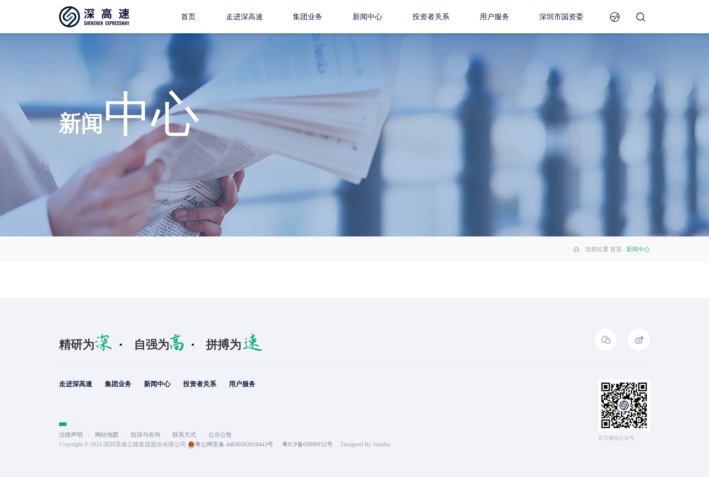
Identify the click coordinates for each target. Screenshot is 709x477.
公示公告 (220, 435)
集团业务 (307, 17)
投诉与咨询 (146, 435)
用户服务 (494, 17)
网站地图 (107, 435)
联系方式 (185, 435)
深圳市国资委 (561, 17)
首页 (188, 17)
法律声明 (71, 435)
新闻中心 (367, 17)
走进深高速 (244, 17)
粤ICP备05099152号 (307, 444)
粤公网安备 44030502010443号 (234, 444)
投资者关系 (430, 17)
